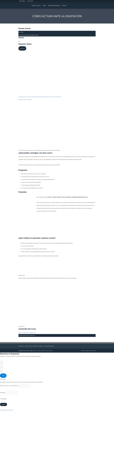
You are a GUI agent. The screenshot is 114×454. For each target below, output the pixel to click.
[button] (72, 5)
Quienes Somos (28, 346)
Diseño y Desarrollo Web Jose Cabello (88, 350)
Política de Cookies (48, 350)
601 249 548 (29, 1)
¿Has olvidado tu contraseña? (6, 410)
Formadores (21, 346)
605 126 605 (22, 1)
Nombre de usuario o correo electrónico (9, 385)
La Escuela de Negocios (49, 346)
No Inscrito (20, 32)
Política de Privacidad (40, 350)
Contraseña (2, 392)
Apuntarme (22, 48)
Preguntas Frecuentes (38, 346)
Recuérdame (4, 398)
